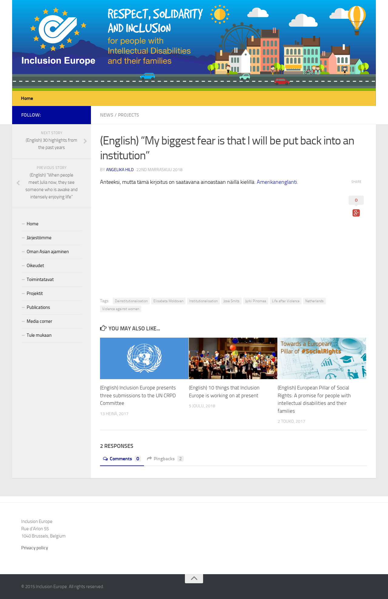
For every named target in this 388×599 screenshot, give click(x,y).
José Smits (231, 301)
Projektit (35, 293)
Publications (38, 307)
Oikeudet (35, 265)
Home (27, 98)
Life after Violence (285, 301)
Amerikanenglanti (277, 182)
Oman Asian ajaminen (48, 251)
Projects (128, 115)
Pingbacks (168, 459)
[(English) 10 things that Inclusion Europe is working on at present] (233, 358)
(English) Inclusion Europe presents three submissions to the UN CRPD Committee (138, 395)
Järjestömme (39, 237)
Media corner (39, 321)
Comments (124, 459)
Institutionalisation (203, 301)
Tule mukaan (39, 335)
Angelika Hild (120, 169)
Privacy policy (34, 548)
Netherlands (314, 301)
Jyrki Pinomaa (255, 301)
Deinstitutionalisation (131, 301)
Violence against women (120, 309)
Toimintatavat (40, 279)
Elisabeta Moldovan (168, 301)
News (106, 115)
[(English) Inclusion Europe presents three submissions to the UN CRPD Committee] (144, 358)
